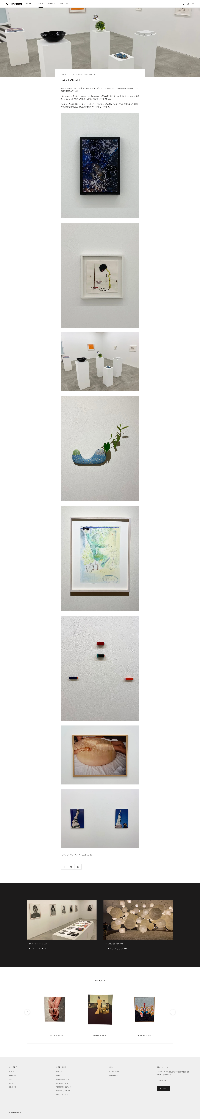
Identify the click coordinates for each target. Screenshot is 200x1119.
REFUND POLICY (62, 1079)
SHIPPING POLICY (63, 1091)
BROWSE (30, 4)
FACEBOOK (113, 1075)
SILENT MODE (38, 948)
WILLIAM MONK (144, 1035)
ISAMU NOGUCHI (116, 948)
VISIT (41, 4)
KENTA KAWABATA (55, 1035)
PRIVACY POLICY (62, 1083)
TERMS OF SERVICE (63, 1087)
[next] (172, 1012)
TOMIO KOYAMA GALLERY (77, 854)
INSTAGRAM (114, 1072)
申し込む (163, 1088)
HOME (11, 1072)
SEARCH (12, 1087)
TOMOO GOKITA (100, 1035)
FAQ (58, 1075)
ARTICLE (51, 4)
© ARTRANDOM (15, 1112)
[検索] (188, 4)
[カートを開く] (193, 4)
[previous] (27, 1012)
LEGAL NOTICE (62, 1095)
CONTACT (64, 4)
